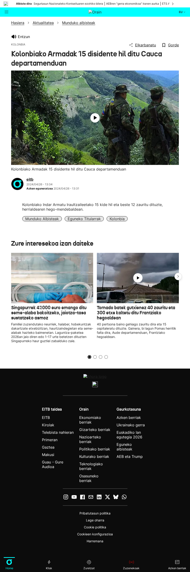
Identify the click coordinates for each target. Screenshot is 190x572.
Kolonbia (117, 218)
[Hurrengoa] (173, 3)
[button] (178, 276)
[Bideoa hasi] (95, 117)
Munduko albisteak (42, 218)
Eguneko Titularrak (84, 218)
